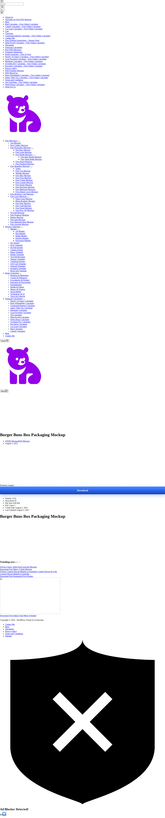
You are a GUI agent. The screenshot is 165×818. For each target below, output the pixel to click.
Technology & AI (17, 294)
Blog (7, 333)
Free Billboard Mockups (25, 189)
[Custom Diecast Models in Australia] (28, 571)
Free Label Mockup (23, 152)
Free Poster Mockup (23, 185)
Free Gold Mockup (23, 206)
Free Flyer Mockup (23, 178)
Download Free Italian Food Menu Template (18, 616)
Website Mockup (22, 173)
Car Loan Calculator (18, 326)
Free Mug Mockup (23, 175)
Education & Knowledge (20, 282)
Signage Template (17, 259)
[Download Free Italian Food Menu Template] (30, 613)
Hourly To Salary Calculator (21, 301)
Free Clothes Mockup (19, 145)
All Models (20, 231)
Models (13, 229)
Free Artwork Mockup (19, 224)
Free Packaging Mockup (20, 148)
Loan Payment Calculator (20, 313)
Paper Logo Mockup (23, 199)
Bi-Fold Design (16, 247)
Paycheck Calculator (18, 324)
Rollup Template (17, 254)
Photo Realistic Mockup (25, 201)
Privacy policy (11, 631)
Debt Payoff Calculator (19, 317)
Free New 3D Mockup (24, 210)
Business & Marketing (19, 275)
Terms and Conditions (14, 634)
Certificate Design (17, 261)
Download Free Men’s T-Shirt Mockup (16, 569)
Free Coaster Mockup (24, 182)
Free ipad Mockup (17, 220)
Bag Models (20, 234)
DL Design (14, 243)
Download (82, 490)
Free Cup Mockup (22, 171)
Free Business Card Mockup (22, 194)
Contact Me (10, 336)
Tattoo (18, 168)
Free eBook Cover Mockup (26, 192)
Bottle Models (21, 236)
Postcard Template (17, 266)
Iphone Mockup (16, 217)
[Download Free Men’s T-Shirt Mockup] (18, 567)
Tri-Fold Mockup (17, 213)
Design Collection (12, 227)
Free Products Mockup (24, 164)
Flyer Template (16, 245)
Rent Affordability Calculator (22, 303)
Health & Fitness (17, 287)
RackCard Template (18, 271)
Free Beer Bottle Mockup (31, 157)
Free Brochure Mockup (25, 187)
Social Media (15, 292)
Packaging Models (23, 241)
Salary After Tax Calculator (21, 308)
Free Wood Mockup (23, 208)
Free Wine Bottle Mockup (31, 159)
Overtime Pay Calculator (20, 322)
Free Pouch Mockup (23, 162)
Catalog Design (16, 250)
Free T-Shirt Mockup (24, 180)
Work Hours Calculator (19, 319)
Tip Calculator (16, 315)
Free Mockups (11, 141)
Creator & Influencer (18, 278)
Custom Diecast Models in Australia (14, 574)
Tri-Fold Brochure (17, 257)
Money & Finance (17, 289)
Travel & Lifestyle (17, 296)
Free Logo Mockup (18, 196)
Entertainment (16, 285)
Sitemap (8, 636)
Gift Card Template (18, 264)
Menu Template (16, 252)
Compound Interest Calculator (22, 306)
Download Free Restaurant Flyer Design (16, 576)
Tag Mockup (15, 143)
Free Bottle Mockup (23, 155)
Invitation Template (18, 268)
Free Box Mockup (22, 150)
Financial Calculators (13, 299)
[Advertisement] (82, 412)
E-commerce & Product (20, 280)
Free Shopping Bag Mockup (22, 222)
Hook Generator (11, 273)
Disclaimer (9, 629)
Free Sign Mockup (23, 203)
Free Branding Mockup (19, 166)
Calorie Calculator (17, 331)
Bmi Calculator (16, 329)
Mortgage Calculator (18, 310)
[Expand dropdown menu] (19, 141)
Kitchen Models (21, 238)
